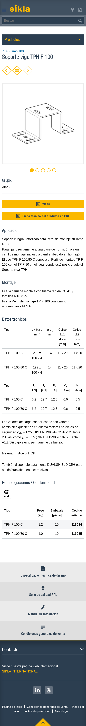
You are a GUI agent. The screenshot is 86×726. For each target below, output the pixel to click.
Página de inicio (12, 706)
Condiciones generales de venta (47, 706)
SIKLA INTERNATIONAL (20, 671)
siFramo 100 (15, 51)
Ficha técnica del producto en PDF (46, 215)
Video (46, 203)
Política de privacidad (36, 711)
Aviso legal (61, 711)
